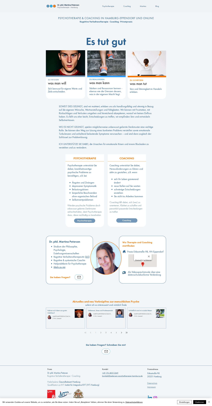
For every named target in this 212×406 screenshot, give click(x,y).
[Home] (124, 251)
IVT (87, 256)
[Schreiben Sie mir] (79, 277)
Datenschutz (152, 383)
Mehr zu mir (59, 267)
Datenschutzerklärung (134, 402)
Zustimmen (199, 402)
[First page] (85, 332)
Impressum (151, 387)
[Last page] (126, 332)
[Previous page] (90, 332)
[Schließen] (209, 402)
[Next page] (121, 332)
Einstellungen (184, 402)
